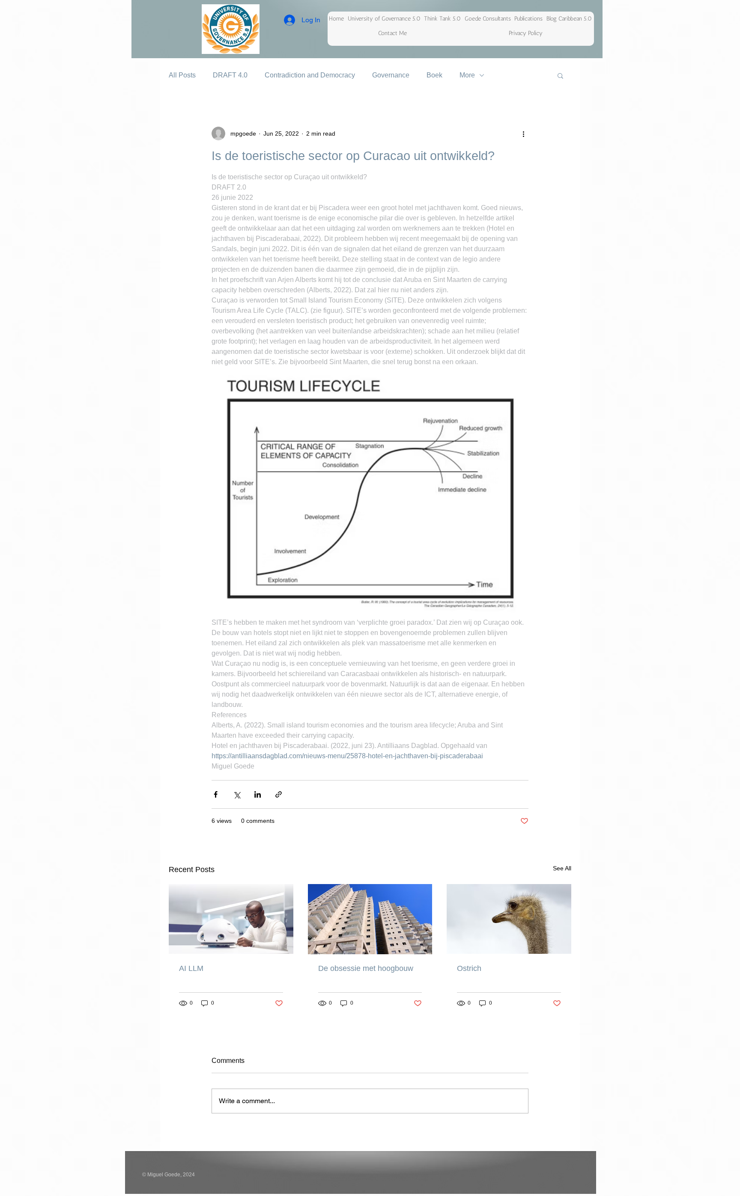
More (467, 75)
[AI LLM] (231, 919)
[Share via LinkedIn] (258, 794)
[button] (560, 75)
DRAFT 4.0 (230, 75)
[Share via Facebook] (216, 794)
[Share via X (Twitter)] (237, 794)
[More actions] (523, 133)
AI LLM (191, 968)
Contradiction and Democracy (310, 75)
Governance (390, 75)
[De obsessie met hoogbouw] (370, 919)
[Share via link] (279, 794)
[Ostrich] (509, 919)
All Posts (182, 75)
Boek (434, 75)
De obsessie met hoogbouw (365, 968)
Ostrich (469, 968)
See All (562, 868)
